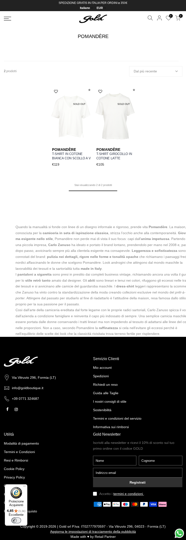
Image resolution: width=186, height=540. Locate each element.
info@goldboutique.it (27, 388)
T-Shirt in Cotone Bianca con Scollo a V (71, 156)
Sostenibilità (102, 410)
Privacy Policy (14, 477)
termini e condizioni (128, 494)
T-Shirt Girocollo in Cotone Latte (114, 156)
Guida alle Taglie (105, 393)
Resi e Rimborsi (16, 460)
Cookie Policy (14, 469)
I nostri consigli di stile (109, 401)
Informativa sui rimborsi (111, 427)
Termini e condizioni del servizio (117, 418)
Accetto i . (122, 494)
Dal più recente (145, 71)
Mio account (102, 368)
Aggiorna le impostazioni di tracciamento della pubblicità (93, 531)
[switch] (16, 520)
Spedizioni (101, 376)
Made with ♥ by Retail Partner (93, 537)
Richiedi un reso (105, 384)
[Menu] (24, 487)
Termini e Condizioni (19, 452)
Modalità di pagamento (21, 443)
